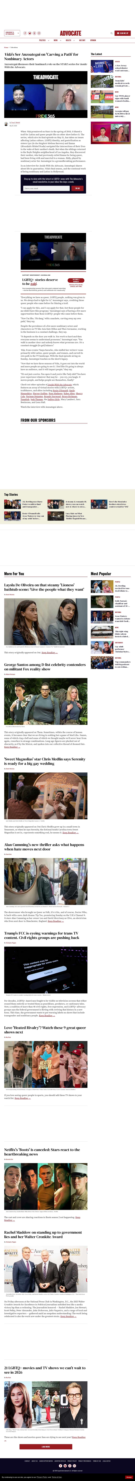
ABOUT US (35, 1461)
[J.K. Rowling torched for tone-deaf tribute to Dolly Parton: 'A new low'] (102, 586)
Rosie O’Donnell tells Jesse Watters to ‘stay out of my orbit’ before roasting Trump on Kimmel (33, 518)
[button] (53, 251)
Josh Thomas (37, 399)
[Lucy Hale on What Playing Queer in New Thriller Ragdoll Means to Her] (56, 516)
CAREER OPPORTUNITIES (46, 1461)
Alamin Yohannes (10, 594)
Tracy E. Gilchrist (15, 122)
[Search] (111, 33)
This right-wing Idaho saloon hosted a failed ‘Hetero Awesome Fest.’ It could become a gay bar (123, 637)
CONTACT (27, 1461)
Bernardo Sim (9, 1159)
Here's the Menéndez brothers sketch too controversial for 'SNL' (118, 504)
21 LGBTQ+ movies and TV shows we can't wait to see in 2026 (45, 1370)
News (56, 40)
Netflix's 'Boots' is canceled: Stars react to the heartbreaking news (42, 1152)
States (117, 62)
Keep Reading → (50, 652)
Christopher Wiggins (11, 943)
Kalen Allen (69, 393)
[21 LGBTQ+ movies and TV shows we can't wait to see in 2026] (45, 1405)
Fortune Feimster (34, 396)
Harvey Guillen (40, 393)
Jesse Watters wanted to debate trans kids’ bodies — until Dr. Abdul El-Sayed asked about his (122, 622)
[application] (53, 251)
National (118, 77)
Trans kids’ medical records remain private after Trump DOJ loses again (122, 85)
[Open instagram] (39, 33)
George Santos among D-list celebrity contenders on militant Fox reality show (45, 667)
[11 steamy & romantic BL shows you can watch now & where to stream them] (56, 504)
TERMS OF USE (97, 1461)
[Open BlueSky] (29, 33)
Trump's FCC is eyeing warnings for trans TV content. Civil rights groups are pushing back (41, 935)
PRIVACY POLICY (72, 1461)
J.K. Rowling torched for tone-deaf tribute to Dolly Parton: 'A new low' (122, 590)
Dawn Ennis (9, 854)
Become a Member (76, 280)
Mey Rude (8, 1037)
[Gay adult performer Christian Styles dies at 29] (102, 647)
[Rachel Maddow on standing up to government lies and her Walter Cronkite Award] (45, 1269)
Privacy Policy (42, 1477)
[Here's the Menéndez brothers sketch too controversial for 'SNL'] (99, 504)
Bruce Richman (69, 396)
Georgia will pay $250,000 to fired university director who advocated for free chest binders (123, 117)
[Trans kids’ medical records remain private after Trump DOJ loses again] (102, 81)
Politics (42, 40)
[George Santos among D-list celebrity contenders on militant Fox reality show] (45, 701)
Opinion (93, 40)
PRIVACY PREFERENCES (84, 1461)
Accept (129, 1477)
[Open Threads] (34, 33)
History (82, 40)
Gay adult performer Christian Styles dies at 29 (121, 650)
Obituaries (119, 643)
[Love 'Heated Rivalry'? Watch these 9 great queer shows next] (45, 1064)
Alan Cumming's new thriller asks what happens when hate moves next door (44, 847)
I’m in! (77, 188)
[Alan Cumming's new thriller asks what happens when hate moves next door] (45, 881)
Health (68, 40)
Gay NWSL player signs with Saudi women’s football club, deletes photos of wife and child (122, 102)
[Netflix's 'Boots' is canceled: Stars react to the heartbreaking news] (45, 1186)
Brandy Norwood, (52, 396)
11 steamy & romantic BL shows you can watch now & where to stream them (76, 505)
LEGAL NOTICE (107, 1461)
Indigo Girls (53, 399)
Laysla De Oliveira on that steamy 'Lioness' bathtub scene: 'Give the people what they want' (44, 587)
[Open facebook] (25, 33)
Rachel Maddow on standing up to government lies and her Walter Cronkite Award (43, 1234)
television (14, 47)
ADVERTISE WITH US (60, 1461)
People (117, 582)
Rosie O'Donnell (60, 390)
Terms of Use (56, 1477)
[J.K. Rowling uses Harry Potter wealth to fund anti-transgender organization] (12, 504)
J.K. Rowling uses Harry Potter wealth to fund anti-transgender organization (32, 505)
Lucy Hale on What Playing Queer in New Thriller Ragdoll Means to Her (75, 517)
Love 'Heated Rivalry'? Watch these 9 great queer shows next (45, 1030)
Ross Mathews (55, 393)
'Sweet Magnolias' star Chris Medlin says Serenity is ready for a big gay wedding (44, 761)
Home (6, 47)
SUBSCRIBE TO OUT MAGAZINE (10, 33)
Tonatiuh (25, 399)
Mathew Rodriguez (10, 674)
